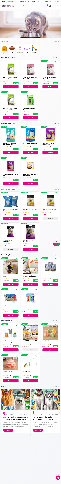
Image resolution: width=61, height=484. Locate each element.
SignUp (57, 5)
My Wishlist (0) (48, 1)
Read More (8, 430)
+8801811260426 (24, 1)
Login (53, 5)
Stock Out (50, 218)
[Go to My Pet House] (11, 6)
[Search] (41, 6)
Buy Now (10, 86)
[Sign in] (50, 5)
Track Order (56, 1)
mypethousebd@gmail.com (10, 1)
